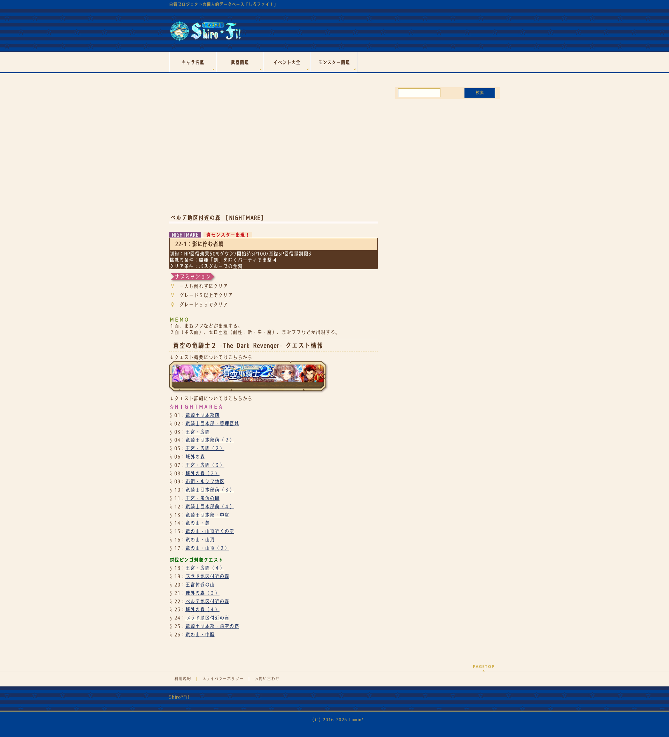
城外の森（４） (202, 609)
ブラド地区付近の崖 (207, 617)
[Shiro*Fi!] (205, 33)
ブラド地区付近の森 (207, 576)
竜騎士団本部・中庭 (207, 514)
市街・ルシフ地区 (204, 481)
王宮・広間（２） (204, 448)
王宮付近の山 (200, 584)
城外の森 (195, 456)
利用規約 (182, 679)
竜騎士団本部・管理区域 (212, 423)
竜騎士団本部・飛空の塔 (212, 626)
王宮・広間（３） (204, 464)
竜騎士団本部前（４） (209, 506)
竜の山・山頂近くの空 (209, 531)
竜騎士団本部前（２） (209, 439)
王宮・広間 (197, 431)
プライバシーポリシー (223, 679)
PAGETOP (484, 666)
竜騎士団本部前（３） (209, 489)
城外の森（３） (202, 593)
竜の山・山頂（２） (207, 548)
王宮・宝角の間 (202, 498)
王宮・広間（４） (204, 567)
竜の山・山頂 (200, 539)
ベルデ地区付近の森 (207, 601)
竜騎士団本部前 (202, 415)
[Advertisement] (273, 153)
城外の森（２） (202, 473)
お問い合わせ (266, 679)
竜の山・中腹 (200, 634)
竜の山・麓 (197, 522)
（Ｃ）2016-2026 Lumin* (336, 719)
